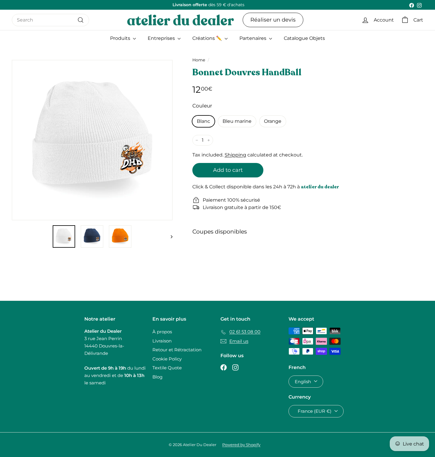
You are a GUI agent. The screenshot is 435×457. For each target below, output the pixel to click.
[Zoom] (92, 140)
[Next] (169, 236)
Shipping (235, 155)
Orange (272, 121)
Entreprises (162, 38)
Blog (157, 377)
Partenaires (253, 38)
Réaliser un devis (273, 20)
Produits (120, 38)
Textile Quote (167, 368)
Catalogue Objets (304, 38)
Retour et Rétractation (177, 349)
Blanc (203, 121)
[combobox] (50, 20)
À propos (162, 331)
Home (198, 60)
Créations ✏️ (207, 38)
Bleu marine (237, 121)
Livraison (162, 341)
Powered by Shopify (241, 444)
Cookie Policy (167, 359)
